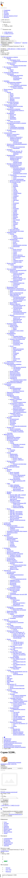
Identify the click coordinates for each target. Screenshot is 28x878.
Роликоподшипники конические (12, 745)
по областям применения (19, 426)
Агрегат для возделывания (17, 685)
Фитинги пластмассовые (19, 65)
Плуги (11, 248)
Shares (14, 347)
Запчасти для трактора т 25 (17, 632)
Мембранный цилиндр (19, 709)
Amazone (15, 184)
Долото (15, 252)
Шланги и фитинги (15, 304)
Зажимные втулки (15, 580)
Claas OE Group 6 (17, 647)
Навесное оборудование (13, 392)
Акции (5, 833)
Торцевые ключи (14, 529)
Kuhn (14, 205)
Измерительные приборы (13, 437)
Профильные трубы (18, 605)
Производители (8, 831)
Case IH (15, 190)
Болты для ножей (14, 472)
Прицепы (9, 689)
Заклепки (9, 469)
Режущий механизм (15, 374)
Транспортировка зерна (16, 381)
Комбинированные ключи (17, 527)
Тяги (14, 259)
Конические (13, 584)
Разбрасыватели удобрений (14, 361)
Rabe (14, 221)
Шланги (12, 332)
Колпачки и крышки (15, 556)
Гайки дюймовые (14, 485)
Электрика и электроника (20, 85)
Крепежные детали (15, 60)
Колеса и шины (14, 326)
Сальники (12, 125)
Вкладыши (13, 577)
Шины (15, 329)
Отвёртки (12, 528)
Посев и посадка (11, 263)
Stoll (14, 225)
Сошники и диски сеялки (16, 330)
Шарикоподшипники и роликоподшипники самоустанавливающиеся (19, 411)
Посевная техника (11, 323)
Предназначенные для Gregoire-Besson (19, 637)
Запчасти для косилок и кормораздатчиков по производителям (16, 138)
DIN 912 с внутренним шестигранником (16, 518)
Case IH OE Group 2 (18, 642)
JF (13, 201)
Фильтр (9, 549)
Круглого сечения (14, 590)
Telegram (8, 867)
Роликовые (13, 117)
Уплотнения (16, 284)
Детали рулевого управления (17, 706)
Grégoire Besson (17, 193)
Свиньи (12, 443)
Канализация (13, 465)
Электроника (10, 74)
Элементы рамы (17, 262)
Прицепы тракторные (12, 630)
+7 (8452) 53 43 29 (8, 33)
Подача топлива (14, 541)
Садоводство (7, 841)
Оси (14, 724)
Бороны (12, 234)
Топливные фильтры (12, 538)
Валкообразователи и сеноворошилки (15, 165)
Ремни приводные (18, 414)
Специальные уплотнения (17, 127)
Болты (11, 93)
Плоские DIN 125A (15, 496)
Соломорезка (13, 377)
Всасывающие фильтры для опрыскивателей (19, 297)
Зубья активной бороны (19, 337)
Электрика (10, 433)
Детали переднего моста (16, 430)
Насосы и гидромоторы (13, 552)
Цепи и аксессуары (15, 416)
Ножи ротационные (18, 179)
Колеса (15, 327)
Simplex (12, 614)
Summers (15, 224)
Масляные (12, 421)
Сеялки (12, 264)
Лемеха (15, 253)
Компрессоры (16, 389)
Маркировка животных (13, 438)
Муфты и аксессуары (18, 635)
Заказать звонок (5, 37)
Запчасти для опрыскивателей (18, 290)
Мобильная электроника (16, 75)
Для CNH (12, 649)
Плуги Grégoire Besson (19, 256)
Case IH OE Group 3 (18, 643)
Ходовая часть (10, 427)
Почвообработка (11, 333)
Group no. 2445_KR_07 (19, 633)
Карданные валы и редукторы (15, 106)
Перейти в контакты (6, 36)
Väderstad (15, 228)
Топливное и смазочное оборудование (17, 531)
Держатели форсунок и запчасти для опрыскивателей (19, 318)
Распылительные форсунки (17, 688)
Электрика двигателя (15, 698)
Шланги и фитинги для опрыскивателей (19, 279)
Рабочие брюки (14, 455)
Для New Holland (14, 657)
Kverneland (16, 203)
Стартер (12, 544)
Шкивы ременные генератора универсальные (20, 700)
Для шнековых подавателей (17, 369)
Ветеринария (10, 436)
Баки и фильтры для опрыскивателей (15, 294)
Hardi (11, 291)
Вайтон (15, 591)
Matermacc (16, 214)
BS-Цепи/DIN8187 (18, 616)
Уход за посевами (11, 269)
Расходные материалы (13, 102)
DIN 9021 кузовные (15, 500)
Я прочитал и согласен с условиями (12, 815)
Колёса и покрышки (15, 428)
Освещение (10, 393)
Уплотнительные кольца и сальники (16, 123)
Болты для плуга (17, 249)
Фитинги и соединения (16, 608)
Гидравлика (16, 241)
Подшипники (10, 113)
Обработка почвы (11, 232)
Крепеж (9, 68)
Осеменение (16, 445)
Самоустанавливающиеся (16, 574)
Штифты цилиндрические (20, 61)
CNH (8, 682)
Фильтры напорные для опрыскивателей (19, 300)
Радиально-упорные (15, 587)
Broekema (15, 186)
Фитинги (12, 64)
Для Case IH (13, 640)
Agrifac (15, 183)
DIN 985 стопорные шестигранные (18, 488)
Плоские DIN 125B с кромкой (18, 494)
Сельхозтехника (8, 838)
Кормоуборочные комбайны (14, 382)
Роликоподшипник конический (9, 792)
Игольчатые (13, 583)
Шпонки (12, 99)
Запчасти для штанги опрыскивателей (18, 273)
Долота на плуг (17, 250)
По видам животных (12, 440)
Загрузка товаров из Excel (10, 15)
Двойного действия (15, 555)
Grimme (15, 194)
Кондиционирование (15, 388)
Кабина (9, 385)
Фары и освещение (18, 88)
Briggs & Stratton (11, 539)
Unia (14, 226)
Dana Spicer (16, 668)
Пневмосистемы (14, 708)
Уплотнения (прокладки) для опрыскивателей (19, 313)
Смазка (12, 542)
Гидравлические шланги (16, 562)
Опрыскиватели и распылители (15, 288)
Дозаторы (12, 450)
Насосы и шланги (11, 62)
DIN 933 (12, 510)
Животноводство (8, 842)
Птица (11, 441)
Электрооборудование (16, 86)
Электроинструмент (12, 532)
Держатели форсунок (18, 283)
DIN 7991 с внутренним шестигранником (16, 515)
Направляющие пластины (20, 245)
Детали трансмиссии (12, 621)
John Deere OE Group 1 (19, 653)
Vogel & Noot (16, 358)
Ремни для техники (15, 121)
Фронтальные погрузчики (17, 231)
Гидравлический (14, 419)
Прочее (9, 639)
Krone (14, 204)
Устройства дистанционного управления (17, 78)
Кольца (12, 124)
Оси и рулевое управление (14, 626)
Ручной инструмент (12, 525)
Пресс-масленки (14, 103)
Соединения (10, 551)
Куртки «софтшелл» (18, 459)
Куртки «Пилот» (17, 458)
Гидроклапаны (11, 558)
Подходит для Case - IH (16, 151)
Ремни (8, 120)
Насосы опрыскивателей (16, 292)
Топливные (13, 131)
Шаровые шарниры (18, 731)
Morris (14, 218)
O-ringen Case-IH (17, 645)
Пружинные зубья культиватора (18, 344)
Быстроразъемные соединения (15, 553)
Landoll (15, 211)
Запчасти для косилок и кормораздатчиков (13, 135)
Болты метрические (15, 479)
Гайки (11, 71)
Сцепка (9, 670)
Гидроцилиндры (11, 559)
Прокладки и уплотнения (16, 622)
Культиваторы (13, 239)
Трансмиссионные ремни (20, 379)
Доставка (6, 13)
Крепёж (9, 58)
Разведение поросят (18, 447)
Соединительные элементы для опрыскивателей (17, 310)
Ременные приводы (15, 413)
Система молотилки (15, 375)
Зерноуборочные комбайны (14, 82)
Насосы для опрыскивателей (17, 276)
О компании (7, 10)
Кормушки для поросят (19, 444)
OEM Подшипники (15, 581)
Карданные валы (14, 396)
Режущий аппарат (15, 229)
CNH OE (15, 650)
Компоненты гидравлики (13, 109)
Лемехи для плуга (18, 255)
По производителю (18, 696)
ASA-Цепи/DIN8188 (18, 615)
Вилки (11, 107)
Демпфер (15, 692)
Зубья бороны (13, 325)
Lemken (15, 210)
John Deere (16, 200)
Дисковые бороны (18, 336)
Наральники (16, 148)
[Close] (1, 1)
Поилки (9, 448)
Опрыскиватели (14, 281)
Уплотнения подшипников (17, 128)
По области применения (19, 695)
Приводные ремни (12, 611)
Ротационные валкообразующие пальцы (20, 172)
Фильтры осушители (18, 391)
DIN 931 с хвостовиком (16, 511)
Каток (14, 242)
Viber (7, 869)
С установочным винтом (19, 579)
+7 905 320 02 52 (8, 32)
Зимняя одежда (14, 457)
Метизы (15, 236)
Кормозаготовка (11, 155)
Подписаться (19, 812)
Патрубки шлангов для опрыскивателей (19, 306)
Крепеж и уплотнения (16, 399)
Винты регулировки (18, 349)
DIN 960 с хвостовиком (16, 513)
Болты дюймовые (14, 473)
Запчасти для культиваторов (17, 147)
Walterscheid (16, 398)
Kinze (14, 207)
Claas (14, 187)
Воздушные (13, 420)
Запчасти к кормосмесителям (17, 180)
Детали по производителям (17, 142)
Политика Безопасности (15, 814)
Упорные (12, 576)
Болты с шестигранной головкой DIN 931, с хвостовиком (19, 476)
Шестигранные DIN (18, 490)
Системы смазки (11, 572)
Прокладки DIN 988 (18, 507)
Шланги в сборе (14, 569)
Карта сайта (7, 830)
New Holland (16, 219)
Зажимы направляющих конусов (18, 671)
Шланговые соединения (19, 609)
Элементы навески (18, 238)
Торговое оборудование (13, 466)
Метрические (16, 586)
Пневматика (10, 607)
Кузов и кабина (14, 371)
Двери (11, 625)
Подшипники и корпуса (16, 403)
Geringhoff (16, 196)
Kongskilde (16, 208)
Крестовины (16, 600)
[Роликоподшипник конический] (9, 788)
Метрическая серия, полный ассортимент (15, 747)
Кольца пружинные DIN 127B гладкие (19, 504)
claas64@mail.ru (5, 851)
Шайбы (9, 493)
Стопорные (13, 593)
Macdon (15, 212)
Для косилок (13, 175)
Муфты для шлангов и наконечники (16, 567)
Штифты (12, 100)
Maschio (15, 215)
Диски (14, 177)
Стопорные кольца (15, 501)
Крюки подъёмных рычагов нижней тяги (19, 734)
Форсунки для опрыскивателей (17, 321)
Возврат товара (8, 829)
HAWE (15, 197)
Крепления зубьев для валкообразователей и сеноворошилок (19, 169)
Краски (9, 534)
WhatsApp (8, 871)
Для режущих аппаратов (19, 367)
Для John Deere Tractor (16, 652)
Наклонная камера (15, 372)
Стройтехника (7, 738)
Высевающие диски (12, 287)
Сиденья (12, 386)
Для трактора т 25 (11, 684)
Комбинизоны (14, 454)
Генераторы (10, 537)
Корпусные (13, 114)
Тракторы (6, 845)
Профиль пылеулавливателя (18, 673)
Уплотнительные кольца (19, 402)
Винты (12, 69)
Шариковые (13, 118)
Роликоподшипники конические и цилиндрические (18, 406)
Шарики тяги (16, 730)
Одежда (9, 452)
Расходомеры (13, 302)
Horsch (15, 198)
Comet (14, 189)
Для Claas (12, 646)
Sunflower (15, 222)
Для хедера (13, 365)
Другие (15, 629)
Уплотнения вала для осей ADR (18, 594)
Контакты (6, 17)
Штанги (12, 315)
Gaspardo (15, 191)
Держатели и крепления (19, 176)
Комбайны (9, 149)
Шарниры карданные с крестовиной (19, 603)
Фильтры (9, 130)
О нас (5, 822)
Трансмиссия (13, 378)
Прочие (12, 116)
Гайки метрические (15, 486)
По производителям (15, 182)
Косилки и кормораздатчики (14, 163)
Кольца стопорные (15, 97)
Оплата (6, 11)
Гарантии (6, 14)
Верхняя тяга (16, 729)
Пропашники (16, 342)
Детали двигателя (14, 83)
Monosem (15, 217)
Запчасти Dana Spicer (15, 667)
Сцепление (13, 691)
